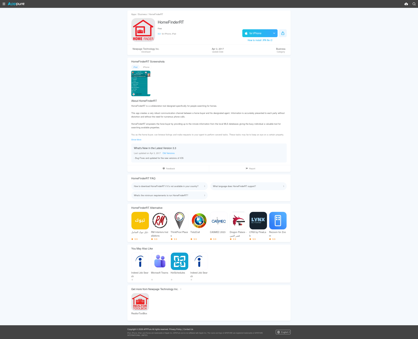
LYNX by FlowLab (257, 233)
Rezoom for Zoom (277, 233)
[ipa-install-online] (406, 4)
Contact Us (188, 329)
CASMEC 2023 (217, 232)
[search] (414, 4)
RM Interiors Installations (159, 233)
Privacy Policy (175, 329)
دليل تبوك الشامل (139, 232)
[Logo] (16, 4)
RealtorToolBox (139, 313)
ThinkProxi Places (179, 233)
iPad (135, 67)
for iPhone (255, 33)
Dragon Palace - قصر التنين (238, 233)
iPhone (146, 67)
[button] (4, 4)
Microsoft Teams (159, 272)
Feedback (170, 168)
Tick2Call (195, 232)
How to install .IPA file (259, 40)
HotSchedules (178, 272)
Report (252, 168)
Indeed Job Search (139, 274)
